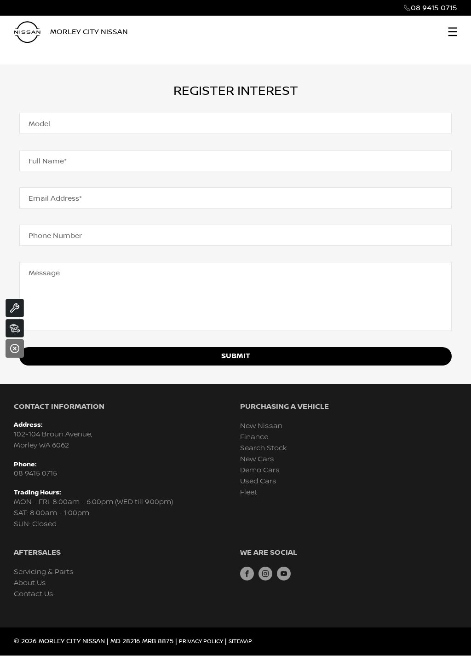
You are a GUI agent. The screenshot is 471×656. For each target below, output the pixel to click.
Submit (235, 356)
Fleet (248, 492)
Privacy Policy (201, 641)
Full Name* (48, 161)
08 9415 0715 (434, 8)
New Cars (257, 459)
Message (44, 273)
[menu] (452, 31)
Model (39, 124)
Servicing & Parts (44, 572)
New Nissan (261, 426)
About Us (30, 583)
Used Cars (258, 481)
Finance (254, 437)
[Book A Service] (15, 308)
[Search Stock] (15, 328)
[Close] (15, 348)
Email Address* (55, 198)
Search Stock (263, 448)
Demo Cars (260, 470)
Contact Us (33, 594)
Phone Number (55, 236)
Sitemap (240, 641)
